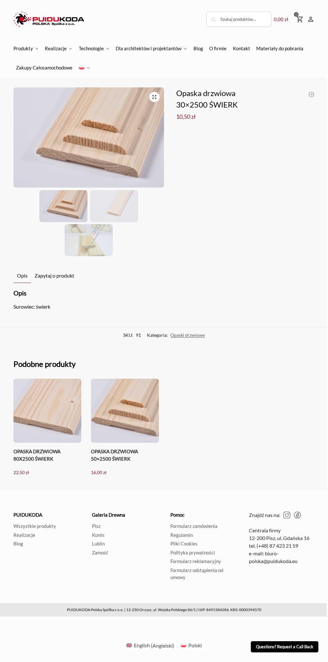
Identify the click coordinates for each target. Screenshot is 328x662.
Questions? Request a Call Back (284, 646)
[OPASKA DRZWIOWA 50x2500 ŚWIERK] (311, 94)
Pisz (96, 526)
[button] (154, 97)
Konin (98, 535)
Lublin (98, 543)
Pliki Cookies (184, 543)
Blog (18, 543)
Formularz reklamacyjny (195, 561)
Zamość (100, 552)
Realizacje (24, 535)
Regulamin (181, 535)
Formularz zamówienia (193, 526)
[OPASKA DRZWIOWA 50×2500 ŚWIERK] (125, 411)
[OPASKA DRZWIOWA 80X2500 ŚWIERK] (47, 411)
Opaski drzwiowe (187, 335)
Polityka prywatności (192, 552)
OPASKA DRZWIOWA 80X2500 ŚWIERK (37, 455)
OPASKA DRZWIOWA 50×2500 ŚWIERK (114, 455)
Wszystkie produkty (34, 526)
